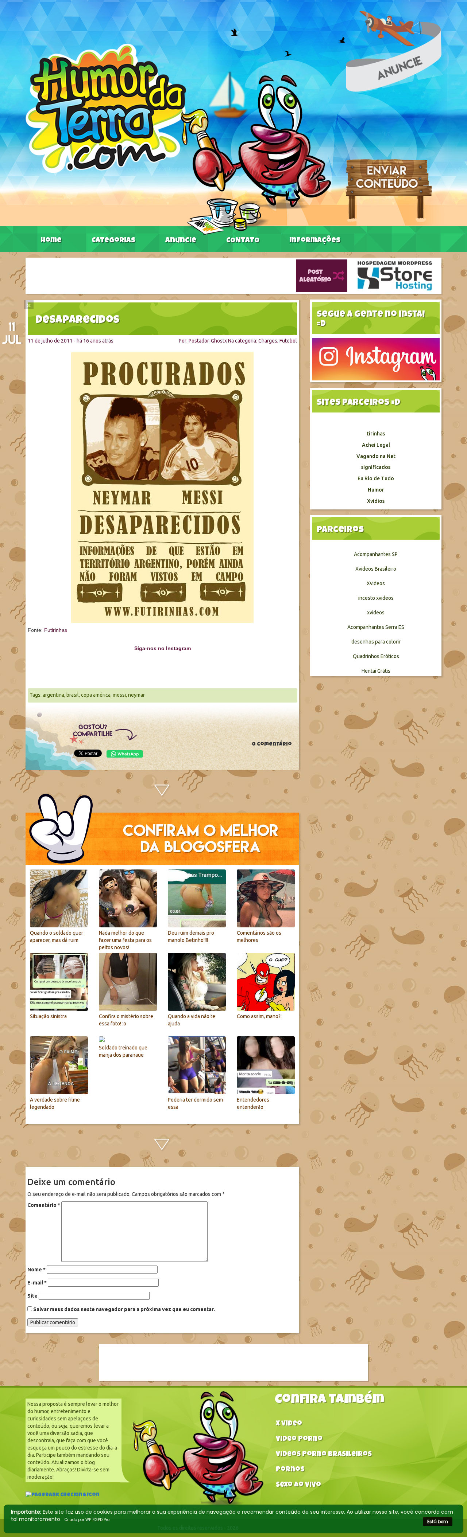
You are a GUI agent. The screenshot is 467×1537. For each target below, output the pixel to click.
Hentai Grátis (376, 671)
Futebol (288, 341)
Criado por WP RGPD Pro (87, 1519)
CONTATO (242, 241)
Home (51, 241)
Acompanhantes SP (376, 554)
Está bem (437, 1521)
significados (375, 467)
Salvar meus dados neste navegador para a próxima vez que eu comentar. (124, 1309)
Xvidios (376, 501)
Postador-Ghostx (208, 341)
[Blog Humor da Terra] (178, 139)
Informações (314, 241)
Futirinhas (55, 630)
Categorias (113, 241)
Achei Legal (376, 445)
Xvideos (376, 583)
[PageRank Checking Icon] (63, 1495)
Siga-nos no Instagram (162, 648)
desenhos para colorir (376, 642)
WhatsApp (125, 754)
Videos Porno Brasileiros (324, 1454)
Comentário (43, 1205)
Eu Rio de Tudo (376, 478)
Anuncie (180, 241)
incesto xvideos (376, 598)
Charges (267, 341)
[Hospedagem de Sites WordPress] (394, 275)
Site (32, 1296)
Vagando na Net (375, 456)
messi (119, 695)
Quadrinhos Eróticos (376, 656)
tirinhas (376, 434)
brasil (72, 695)
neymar (136, 695)
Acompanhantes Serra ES (375, 627)
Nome (36, 1269)
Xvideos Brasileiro (375, 569)
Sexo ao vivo (298, 1485)
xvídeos (376, 612)
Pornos (290, 1470)
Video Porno (299, 1439)
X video (289, 1424)
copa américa (96, 695)
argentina (53, 695)
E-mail (37, 1283)
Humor (376, 490)
